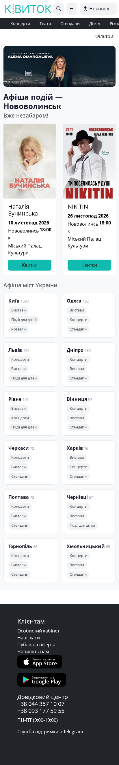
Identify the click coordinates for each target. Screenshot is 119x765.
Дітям (95, 23)
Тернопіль (20, 546)
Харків (75, 448)
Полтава (18, 497)
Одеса (74, 301)
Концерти (20, 23)
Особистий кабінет (38, 631)
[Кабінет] (71, 9)
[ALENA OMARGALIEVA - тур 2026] (59, 66)
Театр (45, 23)
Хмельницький (86, 546)
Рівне (14, 399)
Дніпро (75, 350)
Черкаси (18, 448)
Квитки (30, 265)
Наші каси (28, 637)
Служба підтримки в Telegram (50, 731)
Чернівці (77, 497)
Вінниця (77, 399)
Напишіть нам (33, 651)
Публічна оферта (36, 644)
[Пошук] (58, 9)
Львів (15, 350)
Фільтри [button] (104, 36)
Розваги (18, 329)
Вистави (18, 310)
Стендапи (70, 23)
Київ (13, 301)
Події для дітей (24, 319)
